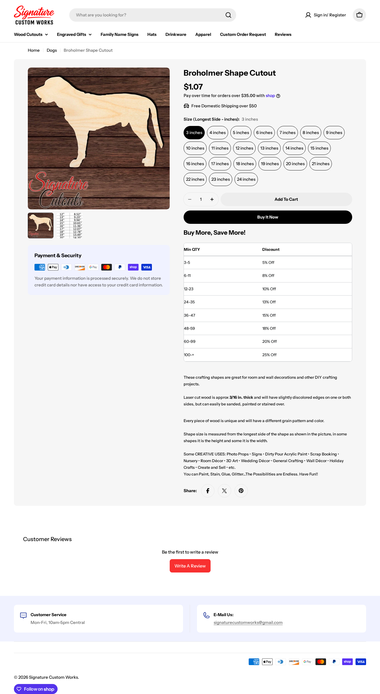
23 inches (220, 179)
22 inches (195, 179)
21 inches (320, 163)
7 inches (287, 132)
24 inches (246, 179)
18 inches (245, 163)
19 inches (270, 163)
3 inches (194, 132)
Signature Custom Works (53, 677)
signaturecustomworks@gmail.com (248, 622)
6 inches (264, 132)
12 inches (244, 148)
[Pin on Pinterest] (241, 490)
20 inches (295, 163)
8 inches (311, 132)
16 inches (195, 163)
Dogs (52, 50)
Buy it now (267, 217)
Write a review (190, 566)
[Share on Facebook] (207, 490)
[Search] (228, 15)
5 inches (241, 132)
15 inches (319, 148)
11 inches (219, 148)
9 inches (334, 132)
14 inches (294, 148)
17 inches (220, 163)
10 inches (195, 148)
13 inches (269, 148)
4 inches (217, 132)
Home (34, 50)
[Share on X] (224, 490)
